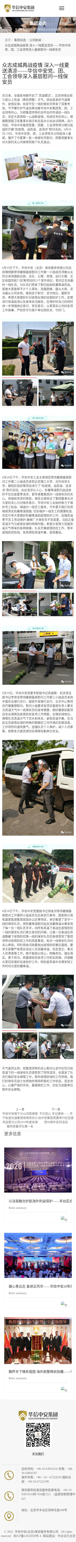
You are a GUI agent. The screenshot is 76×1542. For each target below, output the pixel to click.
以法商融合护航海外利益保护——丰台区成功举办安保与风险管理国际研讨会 (38, 1170)
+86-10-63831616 (47, 1468)
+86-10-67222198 (38, 1481)
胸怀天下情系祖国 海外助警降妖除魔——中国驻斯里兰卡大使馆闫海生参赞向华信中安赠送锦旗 (38, 1340)
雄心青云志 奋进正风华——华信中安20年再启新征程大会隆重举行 (38, 1255)
